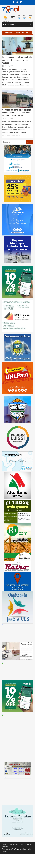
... (28, 85)
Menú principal (10, 25)
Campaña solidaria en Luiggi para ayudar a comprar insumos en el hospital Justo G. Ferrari (16, 113)
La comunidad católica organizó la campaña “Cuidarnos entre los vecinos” (17, 60)
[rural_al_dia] (17, 542)
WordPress (15, 849)
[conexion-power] (17, 566)
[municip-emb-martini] (17, 409)
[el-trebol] (17, 511)
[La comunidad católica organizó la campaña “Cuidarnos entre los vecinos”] (17, 46)
